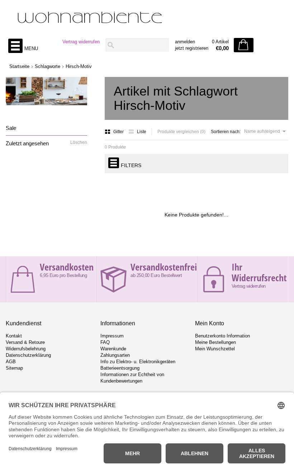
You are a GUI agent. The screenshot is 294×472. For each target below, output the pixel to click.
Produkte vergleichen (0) (181, 131)
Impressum (112, 336)
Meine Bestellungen (215, 342)
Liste (141, 131)
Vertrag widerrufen (81, 41)
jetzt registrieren (191, 48)
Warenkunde (113, 348)
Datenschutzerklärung (28, 355)
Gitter (119, 131)
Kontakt (14, 336)
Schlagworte (47, 66)
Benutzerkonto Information (222, 336)
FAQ (105, 342)
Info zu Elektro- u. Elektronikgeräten (137, 361)
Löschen (78, 142)
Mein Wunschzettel (215, 348)
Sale (11, 128)
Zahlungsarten (115, 355)
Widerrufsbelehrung (26, 348)
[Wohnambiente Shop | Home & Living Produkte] (147, 18)
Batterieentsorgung (119, 368)
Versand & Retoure (25, 342)
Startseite (19, 66)
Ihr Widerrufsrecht (259, 272)
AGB (11, 361)
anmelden (185, 41)
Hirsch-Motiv (79, 66)
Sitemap (14, 368)
